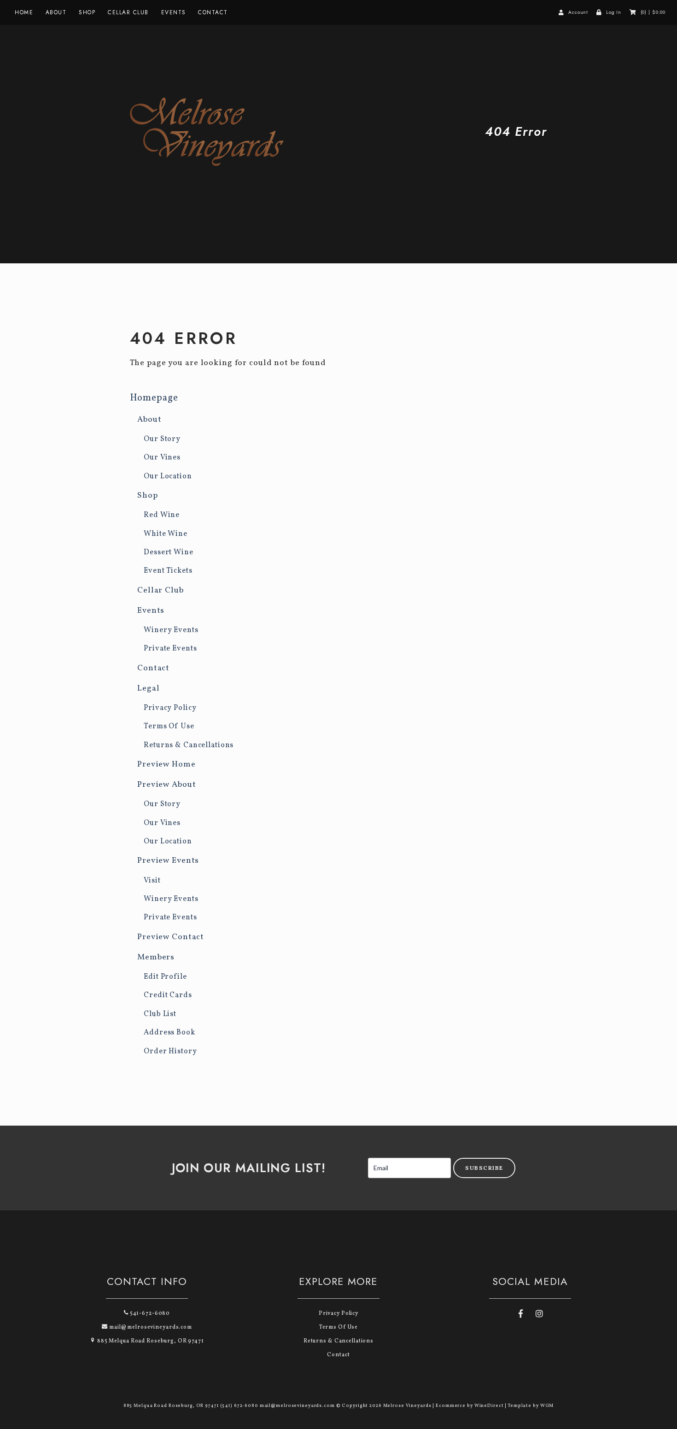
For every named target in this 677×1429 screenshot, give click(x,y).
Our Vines (162, 458)
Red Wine (162, 515)
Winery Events (171, 630)
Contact (213, 12)
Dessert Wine (168, 552)
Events (173, 12)
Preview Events (168, 860)
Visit (152, 881)
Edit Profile (165, 977)
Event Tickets (168, 571)
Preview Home (166, 764)
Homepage (154, 398)
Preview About (166, 784)
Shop (87, 12)
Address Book (169, 1033)
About (56, 12)
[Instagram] (539, 1315)
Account (578, 12)
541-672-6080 (149, 1313)
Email (358, 1159)
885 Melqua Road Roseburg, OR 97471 (150, 1341)
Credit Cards (168, 995)
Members (156, 957)
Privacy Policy (170, 708)
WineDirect (489, 1405)
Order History (170, 1051)
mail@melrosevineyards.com (150, 1327)
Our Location (168, 476)
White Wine (165, 534)
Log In (613, 12)
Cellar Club (128, 12)
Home (24, 12)
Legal (148, 688)
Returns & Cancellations (188, 745)
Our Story (162, 439)
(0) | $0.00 (653, 12)
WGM (547, 1405)
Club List (160, 1014)
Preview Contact (170, 937)
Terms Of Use (169, 726)
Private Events (170, 649)
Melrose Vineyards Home (215, 131)
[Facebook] (520, 1315)
